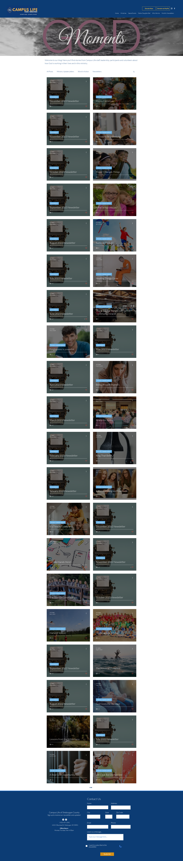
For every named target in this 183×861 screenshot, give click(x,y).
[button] (134, 72)
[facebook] (174, 8)
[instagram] (172, 8)
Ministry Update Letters (65, 71)
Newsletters (97, 71)
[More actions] (87, 81)
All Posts (50, 71)
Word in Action (83, 71)
